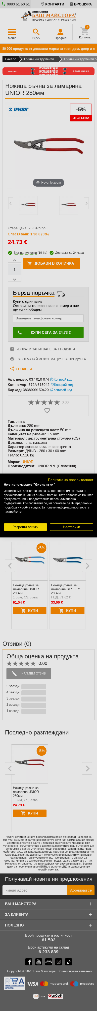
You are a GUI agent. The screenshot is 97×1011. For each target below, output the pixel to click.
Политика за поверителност (70, 480)
